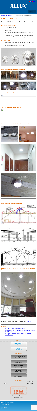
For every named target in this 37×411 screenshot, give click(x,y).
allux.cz (19, 375)
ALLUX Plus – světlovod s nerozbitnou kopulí (15, 328)
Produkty (10, 15)
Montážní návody (18, 344)
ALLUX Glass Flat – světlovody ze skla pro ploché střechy (18, 333)
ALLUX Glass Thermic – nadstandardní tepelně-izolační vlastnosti (20, 330)
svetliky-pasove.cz (18, 366)
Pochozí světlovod (9, 334)
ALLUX (18, 6)
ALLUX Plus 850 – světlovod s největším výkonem (16, 331)
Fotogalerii (28, 321)
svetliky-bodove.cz (19, 361)
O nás (18, 348)
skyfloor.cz (18, 371)
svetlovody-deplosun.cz (18, 357)
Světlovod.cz (4, 15)
